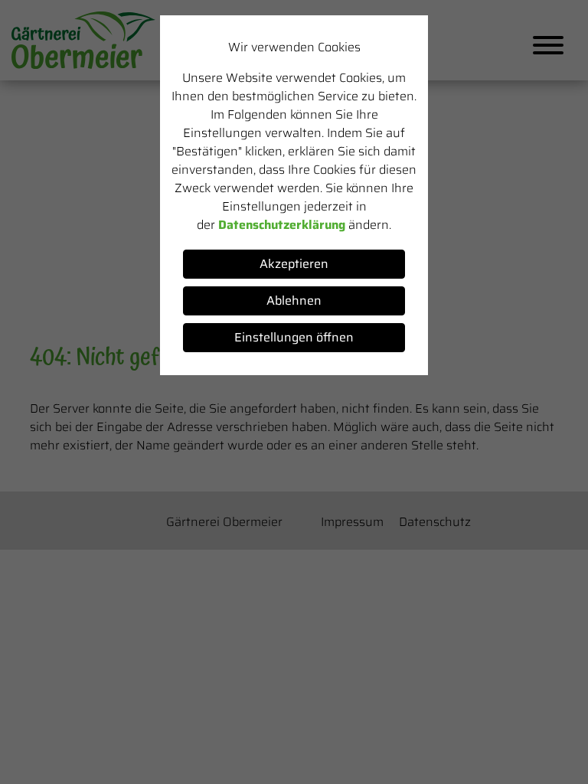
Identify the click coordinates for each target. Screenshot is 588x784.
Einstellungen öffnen (294, 337)
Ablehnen (294, 300)
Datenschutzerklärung (281, 224)
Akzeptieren (294, 263)
